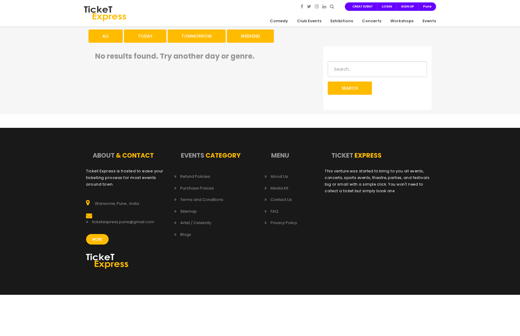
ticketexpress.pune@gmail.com (123, 222)
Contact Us (281, 199)
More (97, 239)
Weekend (250, 36)
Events (429, 21)
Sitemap (188, 211)
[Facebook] (302, 6)
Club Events (309, 21)
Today (145, 36)
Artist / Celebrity (195, 223)
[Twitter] (309, 6)
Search (350, 88)
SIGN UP (407, 6)
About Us (279, 176)
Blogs (185, 234)
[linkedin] (324, 6)
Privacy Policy (284, 223)
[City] (332, 6)
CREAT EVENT (362, 6)
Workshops (401, 21)
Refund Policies (195, 176)
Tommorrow (196, 36)
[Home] (105, 13)
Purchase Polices (197, 188)
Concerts (371, 21)
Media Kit (279, 188)
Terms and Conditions (201, 199)
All (105, 36)
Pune (427, 6)
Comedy (279, 21)
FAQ (274, 211)
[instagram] (317, 6)
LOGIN (387, 6)
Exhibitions (341, 21)
